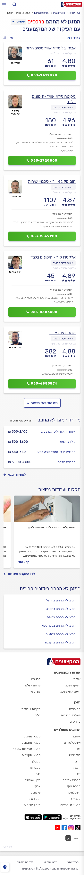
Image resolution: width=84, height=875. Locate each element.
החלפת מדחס (66, 462)
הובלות (75, 767)
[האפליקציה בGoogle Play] (52, 817)
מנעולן (36, 761)
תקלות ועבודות (30, 709)
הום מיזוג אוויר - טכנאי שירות (52, 181)
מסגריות (35, 767)
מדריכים (75, 721)
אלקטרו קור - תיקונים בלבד (53, 257)
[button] (9, 37)
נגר (38, 774)
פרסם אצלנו (32, 685)
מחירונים (74, 709)
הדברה (75, 761)
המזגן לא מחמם (41, 13)
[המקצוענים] (71, 4)
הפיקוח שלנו (72, 685)
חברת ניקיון (73, 786)
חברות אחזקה (71, 780)
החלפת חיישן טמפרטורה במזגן (56, 452)
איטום (76, 736)
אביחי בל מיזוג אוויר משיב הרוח (51, 48)
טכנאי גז (75, 799)
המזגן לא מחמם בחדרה (61, 609)
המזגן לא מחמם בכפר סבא (59, 625)
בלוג (37, 715)
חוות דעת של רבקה (61, 365)
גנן (78, 749)
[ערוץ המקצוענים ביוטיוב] (58, 827)
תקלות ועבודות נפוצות (59, 489)
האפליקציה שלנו (70, 691)
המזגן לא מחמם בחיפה (61, 617)
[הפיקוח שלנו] (4, 867)
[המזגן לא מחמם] (47, 510)
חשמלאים (74, 792)
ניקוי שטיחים (32, 780)
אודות (76, 679)
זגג (78, 774)
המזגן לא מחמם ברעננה (60, 642)
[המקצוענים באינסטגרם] (71, 827)
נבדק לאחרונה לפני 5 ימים (62, 53)
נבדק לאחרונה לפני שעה (63, 343)
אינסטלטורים (72, 742)
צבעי (37, 786)
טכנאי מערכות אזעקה (26, 749)
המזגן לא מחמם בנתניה (61, 634)
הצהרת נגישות (25, 862)
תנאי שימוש (50, 862)
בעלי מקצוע (75, 13)
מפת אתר (73, 862)
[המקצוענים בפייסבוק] (65, 827)
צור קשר (34, 691)
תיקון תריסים (32, 805)
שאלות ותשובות (70, 715)
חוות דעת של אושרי (61, 290)
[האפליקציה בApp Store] (33, 817)
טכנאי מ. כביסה (70, 805)
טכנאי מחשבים (30, 742)
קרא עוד (23, 562)
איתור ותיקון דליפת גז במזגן (57, 431)
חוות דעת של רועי (62, 214)
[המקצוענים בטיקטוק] (77, 827)
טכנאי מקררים (31, 755)
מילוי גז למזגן (67, 442)
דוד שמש (74, 755)
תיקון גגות (34, 799)
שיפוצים (35, 792)
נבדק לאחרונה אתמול (64, 112)
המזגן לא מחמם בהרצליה (60, 600)
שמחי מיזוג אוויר (62, 332)
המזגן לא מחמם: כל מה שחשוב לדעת (50, 527)
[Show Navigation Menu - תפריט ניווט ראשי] (4, 4)
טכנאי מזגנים (59, 13)
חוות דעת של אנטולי (60, 134)
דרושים (35, 679)
